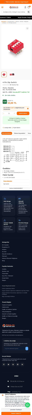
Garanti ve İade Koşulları (9, 314)
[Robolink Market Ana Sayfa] (16, 326)
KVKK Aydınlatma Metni (8, 288)
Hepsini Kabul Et (16, 413)
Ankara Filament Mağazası (9, 258)
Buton (4, 22)
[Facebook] (4, 364)
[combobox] (16, 12)
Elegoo (4, 280)
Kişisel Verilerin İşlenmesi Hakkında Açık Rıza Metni (15, 290)
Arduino (4, 249)
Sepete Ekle (23, 113)
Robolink (11, 88)
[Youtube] (13, 364)
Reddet (17, 402)
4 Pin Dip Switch (12, 22)
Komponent (11, 21)
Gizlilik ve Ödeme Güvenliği (9, 316)
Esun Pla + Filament (7, 275)
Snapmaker (5, 278)
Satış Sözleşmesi (6, 311)
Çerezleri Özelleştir (16, 409)
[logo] (13, 7)
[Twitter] (8, 364)
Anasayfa (3, 21)
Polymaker (5, 273)
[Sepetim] (29, 7)
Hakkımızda (5, 307)
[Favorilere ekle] (27, 28)
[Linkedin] (22, 364)
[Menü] (2, 7)
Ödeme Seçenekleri (19, 133)
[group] (16, 47)
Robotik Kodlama (7, 254)
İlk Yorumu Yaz (14, 85)
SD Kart (4, 251)
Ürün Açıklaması (6, 133)
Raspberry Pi (5, 247)
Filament (4, 256)
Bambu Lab (5, 271)
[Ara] (28, 12)
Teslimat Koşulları (7, 305)
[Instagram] (17, 364)
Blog (3, 260)
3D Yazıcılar (5, 245)
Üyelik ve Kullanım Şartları (9, 309)
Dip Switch (6, 184)
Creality (4, 269)
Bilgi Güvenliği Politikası (8, 296)
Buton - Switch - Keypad (22, 21)
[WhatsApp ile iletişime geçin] (27, 404)
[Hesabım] (25, 7)
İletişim (4, 318)
